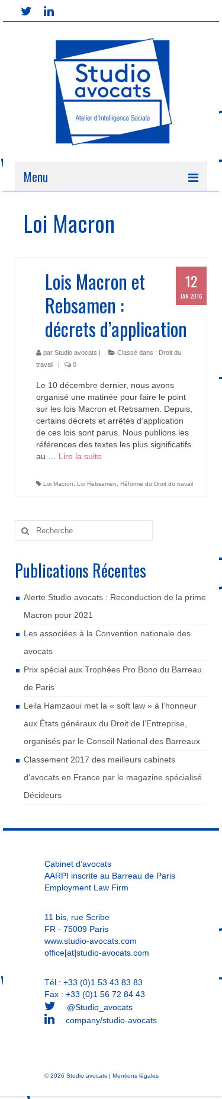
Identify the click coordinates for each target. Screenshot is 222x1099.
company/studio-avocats (110, 1020)
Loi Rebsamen (97, 483)
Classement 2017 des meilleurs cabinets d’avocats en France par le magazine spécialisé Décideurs (113, 777)
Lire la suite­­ (80, 456)
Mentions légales (135, 1075)
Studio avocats (75, 352)
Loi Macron (58, 483)
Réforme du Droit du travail (156, 483)
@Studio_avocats (99, 1007)
